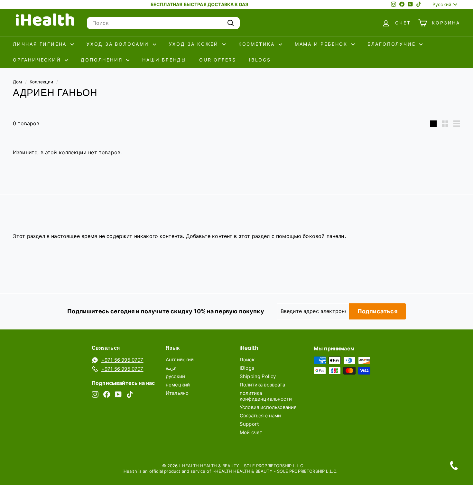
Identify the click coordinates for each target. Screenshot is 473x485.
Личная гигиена (41, 44)
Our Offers (217, 59)
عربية (171, 368)
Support (249, 424)
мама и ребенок (322, 44)
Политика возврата (262, 385)
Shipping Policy (258, 376)
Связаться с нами (260, 416)
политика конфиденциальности (266, 396)
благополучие (392, 44)
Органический (38, 59)
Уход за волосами (119, 44)
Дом (17, 81)
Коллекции (41, 81)
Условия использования (268, 407)
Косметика (257, 44)
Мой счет (251, 432)
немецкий (178, 385)
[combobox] (163, 23)
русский (175, 376)
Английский (180, 360)
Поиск (247, 360)
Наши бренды (164, 59)
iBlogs (260, 59)
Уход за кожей (195, 44)
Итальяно (177, 393)
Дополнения (103, 59)
